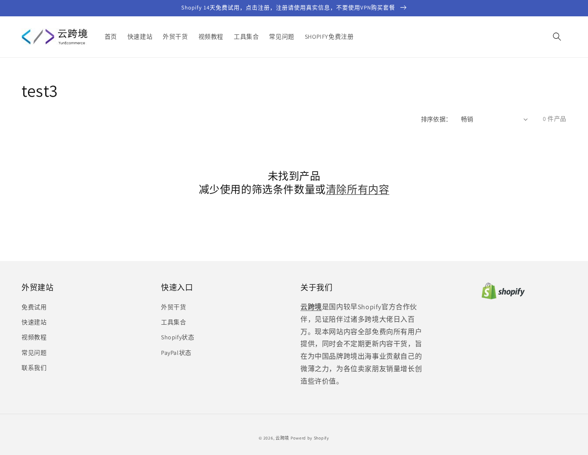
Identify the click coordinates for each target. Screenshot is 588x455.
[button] (557, 36)
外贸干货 (173, 307)
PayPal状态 (176, 353)
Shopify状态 (177, 337)
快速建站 (34, 322)
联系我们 (34, 368)
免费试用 (34, 307)
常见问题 (34, 353)
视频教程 (34, 337)
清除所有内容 (358, 189)
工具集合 (173, 322)
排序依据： (436, 119)
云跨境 (282, 438)
